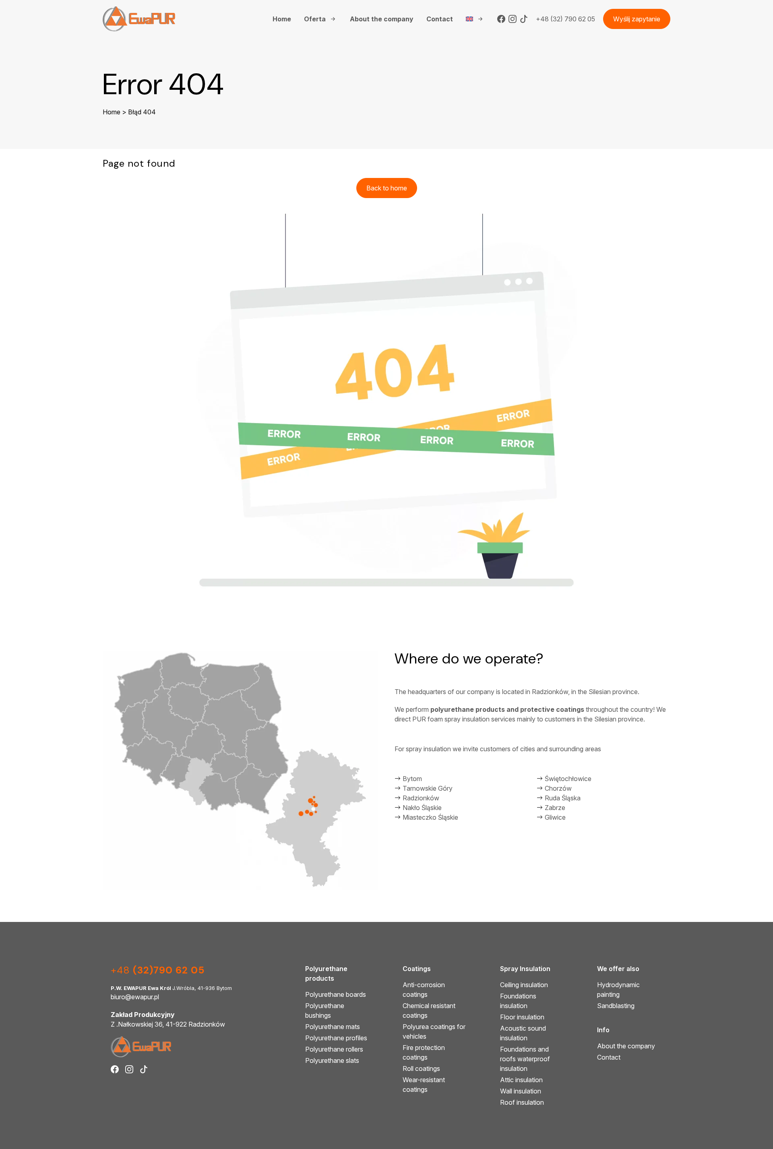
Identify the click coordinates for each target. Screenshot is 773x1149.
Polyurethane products (326, 973)
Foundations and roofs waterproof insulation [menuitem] (525, 1059)
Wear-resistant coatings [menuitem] (424, 1084)
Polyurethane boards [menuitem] (335, 994)
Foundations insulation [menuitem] (518, 1001)
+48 (158, 970)
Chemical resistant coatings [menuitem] (429, 1010)
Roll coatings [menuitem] (421, 1068)
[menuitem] (475, 19)
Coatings (417, 969)
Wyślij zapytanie (636, 19)
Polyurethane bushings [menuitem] (324, 1010)
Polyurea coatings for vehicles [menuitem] (434, 1031)
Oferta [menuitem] (315, 19)
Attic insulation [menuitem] (521, 1080)
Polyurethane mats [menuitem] (332, 1027)
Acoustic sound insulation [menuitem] (523, 1033)
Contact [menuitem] (439, 19)
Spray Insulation (525, 969)
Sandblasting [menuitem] (616, 1006)
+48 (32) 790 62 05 (565, 19)
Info (603, 1030)
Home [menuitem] (282, 19)
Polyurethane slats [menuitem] (332, 1060)
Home (111, 112)
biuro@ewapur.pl (135, 997)
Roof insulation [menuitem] (522, 1102)
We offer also (618, 969)
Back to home (386, 188)
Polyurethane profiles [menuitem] (336, 1038)
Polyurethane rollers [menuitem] (334, 1049)
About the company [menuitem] (381, 19)
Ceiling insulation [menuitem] (524, 985)
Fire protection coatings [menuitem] (424, 1052)
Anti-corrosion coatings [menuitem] (424, 989)
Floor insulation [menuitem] (522, 1017)
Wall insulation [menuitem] (520, 1091)
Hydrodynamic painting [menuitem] (618, 989)
